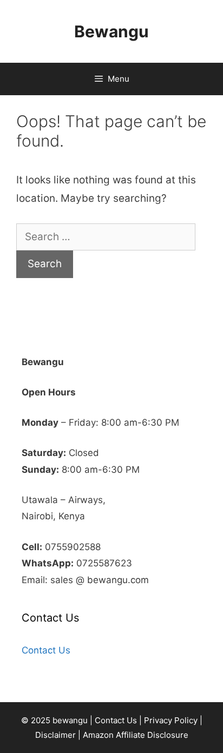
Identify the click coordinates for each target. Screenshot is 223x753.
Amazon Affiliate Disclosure (135, 735)
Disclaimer (55, 735)
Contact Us (46, 650)
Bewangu (111, 31)
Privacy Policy (171, 720)
